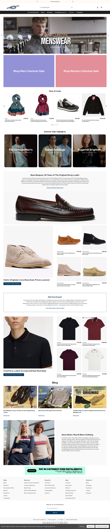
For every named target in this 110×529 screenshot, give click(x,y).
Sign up (55, 512)
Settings (82, 526)
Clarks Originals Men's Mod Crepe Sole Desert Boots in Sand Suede (66, 285)
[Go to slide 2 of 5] (53, 124)
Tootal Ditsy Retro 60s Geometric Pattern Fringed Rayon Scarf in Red (39, 121)
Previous (4, 106)
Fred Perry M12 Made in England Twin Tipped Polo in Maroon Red (91, 344)
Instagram (89, 485)
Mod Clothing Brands (30, 490)
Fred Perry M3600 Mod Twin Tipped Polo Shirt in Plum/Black (66, 376)
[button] (55, 471)
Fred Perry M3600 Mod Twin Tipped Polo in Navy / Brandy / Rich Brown (66, 344)
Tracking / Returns (70, 490)
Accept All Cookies (102, 526)
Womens (5, 485)
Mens (5, 483)
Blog (55, 382)
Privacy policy (52, 519)
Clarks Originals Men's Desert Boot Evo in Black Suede (92, 254)
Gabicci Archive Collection (31, 483)
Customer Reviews (50, 488)
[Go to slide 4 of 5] (56, 124)
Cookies (61, 519)
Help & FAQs (68, 495)
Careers (47, 493)
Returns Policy (69, 493)
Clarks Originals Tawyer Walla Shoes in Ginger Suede (66, 254)
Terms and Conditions (39, 519)
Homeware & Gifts (8, 488)
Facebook (89, 488)
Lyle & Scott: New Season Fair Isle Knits (50, 410)
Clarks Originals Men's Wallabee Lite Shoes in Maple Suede (91, 285)
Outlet (5, 495)
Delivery (67, 488)
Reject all (90, 526)
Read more (6, 415)
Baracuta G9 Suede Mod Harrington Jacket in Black (90, 121)
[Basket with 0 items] (101, 7)
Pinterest (88, 493)
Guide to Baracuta (29, 485)
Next (106, 106)
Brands (5, 490)
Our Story (47, 483)
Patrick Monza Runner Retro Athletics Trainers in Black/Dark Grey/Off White (65, 121)
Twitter (88, 490)
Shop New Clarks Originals (12, 284)
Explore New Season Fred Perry (14, 374)
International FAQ (70, 498)
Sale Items (6, 493)
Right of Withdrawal (71, 519)
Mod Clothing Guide (30, 493)
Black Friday (27, 488)
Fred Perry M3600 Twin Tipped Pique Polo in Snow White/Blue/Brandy (91, 376)
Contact (67, 483)
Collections (6, 498)
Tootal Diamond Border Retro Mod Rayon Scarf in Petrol (13, 121)
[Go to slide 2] (108, 35)
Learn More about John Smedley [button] (55, 308)
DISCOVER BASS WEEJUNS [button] (55, 188)
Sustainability (48, 490)
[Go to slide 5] (2, 35)
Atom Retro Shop (50, 485)
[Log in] (97, 7)
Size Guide (68, 485)
